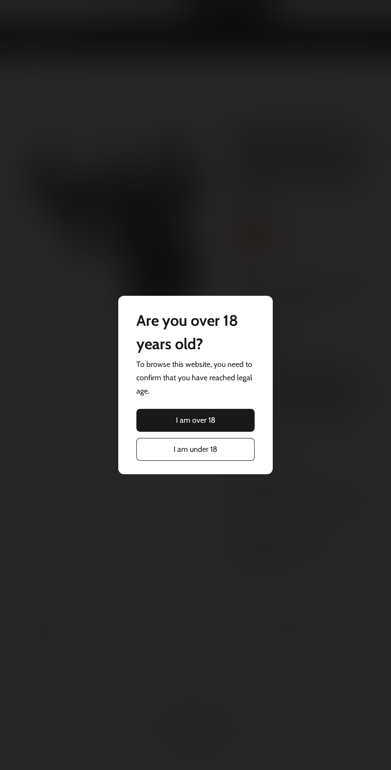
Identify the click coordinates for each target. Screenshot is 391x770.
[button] (195, 420)
